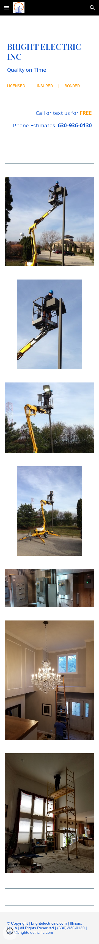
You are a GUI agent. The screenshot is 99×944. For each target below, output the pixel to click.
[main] (49, 58)
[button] (6, 7)
